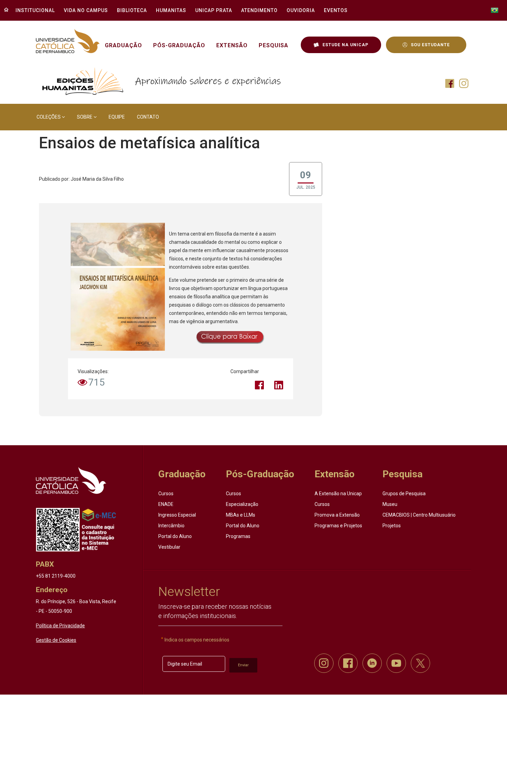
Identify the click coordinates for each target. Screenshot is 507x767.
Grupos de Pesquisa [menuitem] (404, 493)
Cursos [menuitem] (165, 493)
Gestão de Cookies (56, 640)
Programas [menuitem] (238, 536)
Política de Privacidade (60, 625)
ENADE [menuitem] (165, 504)
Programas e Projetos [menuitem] (338, 525)
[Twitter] (240, 385)
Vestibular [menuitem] (169, 547)
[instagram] (324, 663)
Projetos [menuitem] (391, 525)
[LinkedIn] (279, 385)
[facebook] (348, 663)
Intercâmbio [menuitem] (171, 525)
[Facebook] (259, 385)
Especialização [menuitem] (242, 504)
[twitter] (420, 663)
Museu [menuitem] (389, 504)
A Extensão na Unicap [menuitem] (338, 493)
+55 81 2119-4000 (56, 576)
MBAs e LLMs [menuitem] (240, 515)
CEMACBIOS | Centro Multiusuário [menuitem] (419, 515)
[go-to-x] (67, 41)
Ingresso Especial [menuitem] (177, 515)
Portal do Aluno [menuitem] (175, 536)
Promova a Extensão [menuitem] (337, 515)
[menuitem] (33, 10)
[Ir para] (71, 480)
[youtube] (396, 663)
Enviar (243, 665)
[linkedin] (372, 663)
